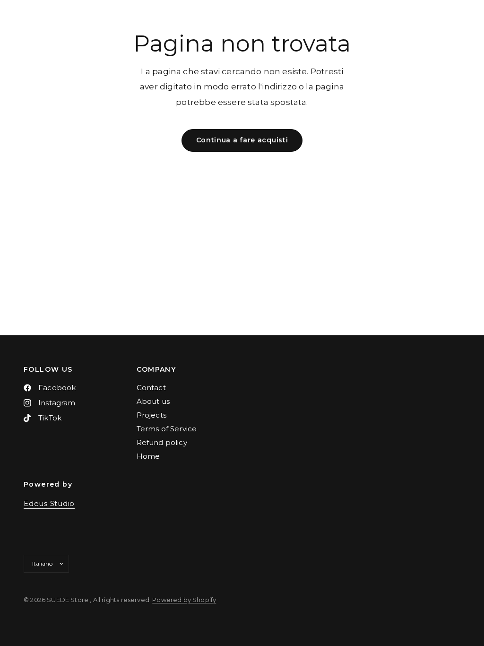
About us (153, 401)
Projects (151, 414)
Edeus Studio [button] (49, 503)
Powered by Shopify (184, 599)
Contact (151, 387)
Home (148, 456)
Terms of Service (167, 428)
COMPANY (156, 369)
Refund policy (162, 442)
